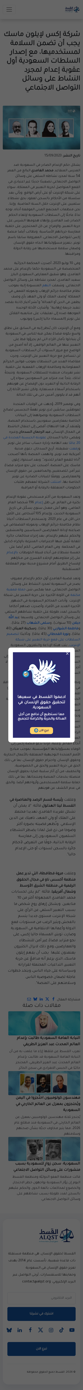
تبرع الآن (43, 730)
